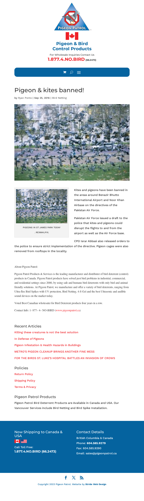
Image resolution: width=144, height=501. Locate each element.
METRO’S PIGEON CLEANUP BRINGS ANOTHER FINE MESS (54, 351)
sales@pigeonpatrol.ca (101, 453)
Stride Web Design (95, 484)
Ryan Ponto (25, 97)
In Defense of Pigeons (29, 338)
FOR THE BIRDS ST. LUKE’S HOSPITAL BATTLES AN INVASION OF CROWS (64, 358)
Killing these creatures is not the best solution (46, 332)
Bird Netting (59, 97)
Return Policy (23, 374)
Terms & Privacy (25, 387)
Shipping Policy (24, 380)
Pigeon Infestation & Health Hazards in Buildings (47, 345)
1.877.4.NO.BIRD (66, 59)
